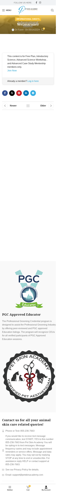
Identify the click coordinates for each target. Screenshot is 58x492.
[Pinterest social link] (19, 93)
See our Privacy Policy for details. (22, 469)
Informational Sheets (28, 19)
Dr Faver (19, 30)
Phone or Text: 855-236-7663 (19, 431)
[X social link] (12, 93)
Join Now (12, 70)
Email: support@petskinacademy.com (24, 475)
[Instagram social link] (40, 2)
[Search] (52, 10)
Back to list (27, 106)
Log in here (33, 81)
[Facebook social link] (36, 2)
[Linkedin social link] (26, 93)
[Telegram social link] (33, 93)
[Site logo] (28, 10)
